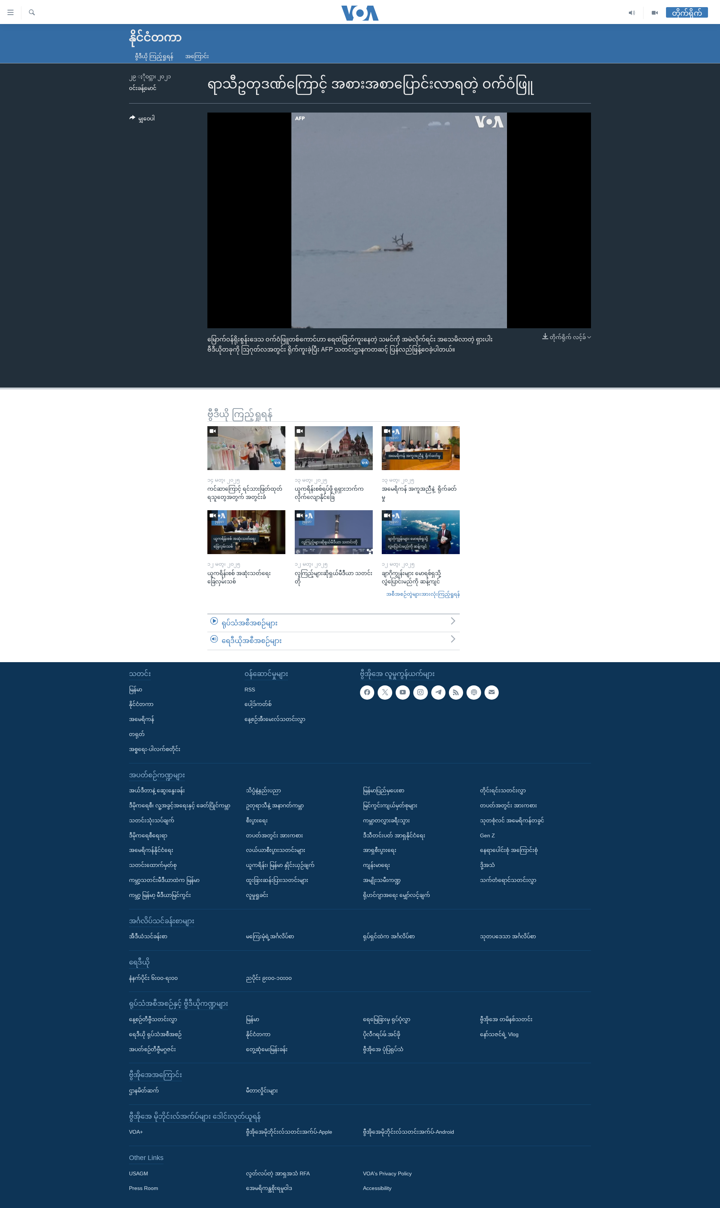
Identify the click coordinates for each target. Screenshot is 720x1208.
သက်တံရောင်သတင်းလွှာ (508, 880)
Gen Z (487, 835)
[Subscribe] (491, 692)
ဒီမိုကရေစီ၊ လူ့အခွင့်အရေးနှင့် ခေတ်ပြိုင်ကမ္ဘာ (179, 805)
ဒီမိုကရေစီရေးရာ (148, 835)
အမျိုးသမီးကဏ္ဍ (382, 880)
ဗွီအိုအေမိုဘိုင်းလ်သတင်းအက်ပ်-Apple (289, 1132)
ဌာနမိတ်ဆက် (144, 1091)
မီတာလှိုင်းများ (262, 1091)
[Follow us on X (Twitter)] (385, 692)
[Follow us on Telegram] (438, 692)
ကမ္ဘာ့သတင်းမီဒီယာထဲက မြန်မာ (164, 880)
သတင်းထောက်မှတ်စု (153, 865)
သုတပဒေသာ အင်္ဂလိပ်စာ (508, 936)
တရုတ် (137, 734)
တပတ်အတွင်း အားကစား (274, 835)
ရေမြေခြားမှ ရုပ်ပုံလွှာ (386, 1019)
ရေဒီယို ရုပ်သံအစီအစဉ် (155, 1034)
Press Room (143, 1188)
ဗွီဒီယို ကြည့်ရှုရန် (154, 56)
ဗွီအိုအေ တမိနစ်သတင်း (506, 1019)
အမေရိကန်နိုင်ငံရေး (151, 850)
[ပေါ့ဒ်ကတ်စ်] (473, 692)
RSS (249, 690)
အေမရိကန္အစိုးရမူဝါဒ (269, 1188)
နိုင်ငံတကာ (141, 704)
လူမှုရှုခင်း (257, 895)
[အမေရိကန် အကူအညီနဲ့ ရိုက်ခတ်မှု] (421, 448)
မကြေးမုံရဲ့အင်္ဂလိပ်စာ (270, 936)
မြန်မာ (135, 690)
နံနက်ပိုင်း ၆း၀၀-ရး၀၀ (153, 978)
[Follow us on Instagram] (420, 692)
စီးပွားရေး (257, 820)
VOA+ (136, 1132)
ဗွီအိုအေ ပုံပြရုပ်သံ (383, 1049)
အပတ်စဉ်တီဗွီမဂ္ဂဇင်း (152, 1049)
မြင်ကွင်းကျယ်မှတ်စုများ (390, 805)
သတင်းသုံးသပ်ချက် (151, 820)
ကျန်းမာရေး (376, 865)
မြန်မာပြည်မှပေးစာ (383, 790)
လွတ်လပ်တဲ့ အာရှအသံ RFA (278, 1173)
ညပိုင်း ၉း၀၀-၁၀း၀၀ (269, 978)
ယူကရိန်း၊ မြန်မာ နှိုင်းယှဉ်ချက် (280, 865)
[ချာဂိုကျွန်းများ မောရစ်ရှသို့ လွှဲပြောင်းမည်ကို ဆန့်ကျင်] (421, 532)
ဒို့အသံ (487, 865)
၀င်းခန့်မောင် (142, 88)
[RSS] (456, 692)
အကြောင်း (197, 56)
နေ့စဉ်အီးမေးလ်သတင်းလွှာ (274, 719)
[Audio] (632, 13)
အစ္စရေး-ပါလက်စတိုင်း (154, 749)
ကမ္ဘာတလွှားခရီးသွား (386, 820)
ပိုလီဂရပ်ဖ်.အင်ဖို (381, 1034)
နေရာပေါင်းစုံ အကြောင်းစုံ (509, 850)
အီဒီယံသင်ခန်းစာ (148, 936)
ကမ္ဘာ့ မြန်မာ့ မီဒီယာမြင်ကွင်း (160, 895)
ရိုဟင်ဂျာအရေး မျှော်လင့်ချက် (396, 895)
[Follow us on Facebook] (367, 692)
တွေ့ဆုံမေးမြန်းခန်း (267, 1049)
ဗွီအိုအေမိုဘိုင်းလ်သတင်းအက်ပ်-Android (408, 1132)
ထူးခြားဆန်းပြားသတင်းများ (277, 880)
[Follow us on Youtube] (403, 692)
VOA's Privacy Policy (387, 1173)
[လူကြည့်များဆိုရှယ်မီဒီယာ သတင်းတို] (334, 532)
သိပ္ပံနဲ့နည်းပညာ (263, 790)
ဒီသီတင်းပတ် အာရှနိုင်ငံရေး (394, 835)
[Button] (142, 120)
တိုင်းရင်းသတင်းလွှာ (503, 790)
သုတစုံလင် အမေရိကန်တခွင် (512, 820)
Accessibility (377, 1188)
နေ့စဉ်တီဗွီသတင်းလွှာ (153, 1019)
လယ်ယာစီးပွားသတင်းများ (275, 850)
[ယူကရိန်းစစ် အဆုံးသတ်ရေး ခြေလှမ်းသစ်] (246, 532)
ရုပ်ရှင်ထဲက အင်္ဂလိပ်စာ (389, 936)
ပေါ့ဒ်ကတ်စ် (258, 704)
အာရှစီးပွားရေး (379, 850)
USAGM (138, 1173)
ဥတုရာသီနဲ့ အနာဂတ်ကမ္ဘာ (275, 805)
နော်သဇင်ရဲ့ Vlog (499, 1034)
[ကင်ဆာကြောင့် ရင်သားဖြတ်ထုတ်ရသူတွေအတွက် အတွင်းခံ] (246, 448)
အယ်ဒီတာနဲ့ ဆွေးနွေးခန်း (157, 790)
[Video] (655, 13)
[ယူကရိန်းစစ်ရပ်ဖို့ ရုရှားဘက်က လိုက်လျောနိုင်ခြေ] (334, 448)
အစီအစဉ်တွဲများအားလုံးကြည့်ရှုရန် (423, 594)
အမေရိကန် (141, 719)
